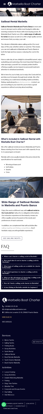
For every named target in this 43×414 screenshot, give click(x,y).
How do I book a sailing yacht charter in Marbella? (21, 283)
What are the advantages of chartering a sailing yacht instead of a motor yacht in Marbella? (21, 278)
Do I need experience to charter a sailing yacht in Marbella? (19, 272)
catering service (24, 82)
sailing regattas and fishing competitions (16, 228)
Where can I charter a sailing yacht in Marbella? (20, 256)
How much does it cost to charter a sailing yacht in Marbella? (20, 261)
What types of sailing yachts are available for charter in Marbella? (21, 267)
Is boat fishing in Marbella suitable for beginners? (21, 287)
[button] (4, 4)
